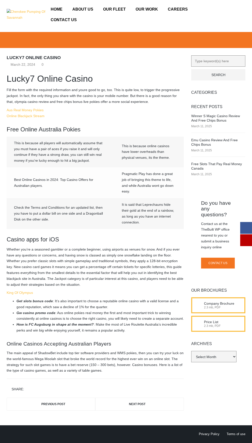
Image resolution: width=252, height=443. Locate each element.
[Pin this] (50, 389)
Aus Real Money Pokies (25, 110)
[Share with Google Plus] (43, 389)
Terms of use (236, 434)
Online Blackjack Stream (26, 116)
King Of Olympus (20, 293)
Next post (137, 404)
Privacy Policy (209, 434)
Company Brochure (219, 303)
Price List (211, 322)
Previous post (53, 404)
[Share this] (28, 389)
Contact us (217, 263)
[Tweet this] (35, 389)
